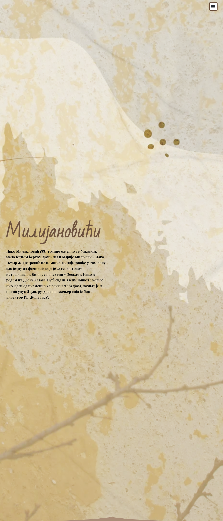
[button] (213, 6)
